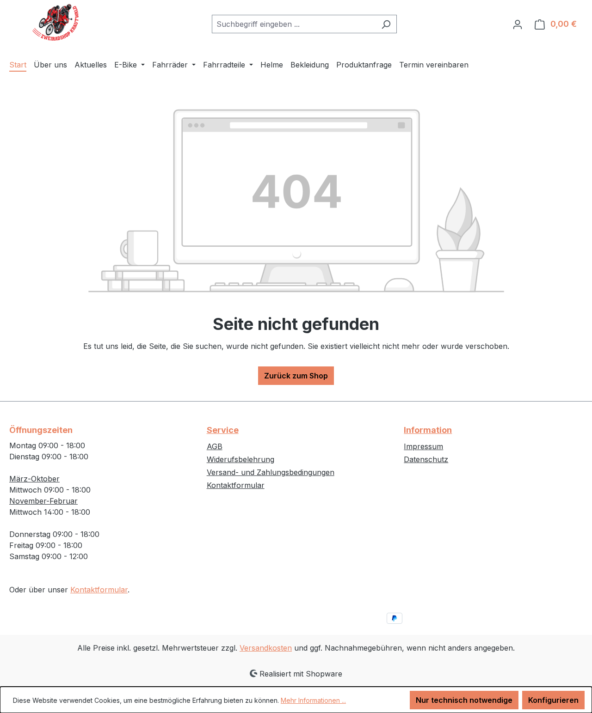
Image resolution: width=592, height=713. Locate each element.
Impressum (423, 446)
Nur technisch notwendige (464, 700)
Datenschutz (426, 459)
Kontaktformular (99, 589)
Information (428, 430)
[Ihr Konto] (517, 24)
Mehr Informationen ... (313, 700)
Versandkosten (266, 647)
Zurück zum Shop (296, 375)
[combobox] (294, 24)
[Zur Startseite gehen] (55, 22)
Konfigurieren (553, 700)
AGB (214, 446)
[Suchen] (386, 24)
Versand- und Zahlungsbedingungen (270, 472)
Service (223, 430)
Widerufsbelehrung (240, 459)
